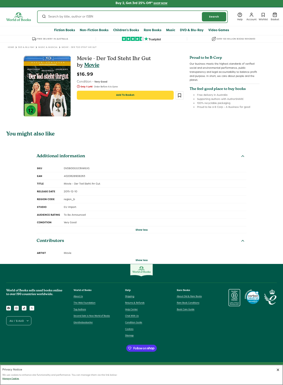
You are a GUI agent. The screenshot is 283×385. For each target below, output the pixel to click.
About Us (78, 296)
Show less (142, 229)
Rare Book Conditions (188, 302)
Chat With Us (132, 316)
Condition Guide (133, 322)
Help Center (131, 309)
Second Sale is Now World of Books (92, 316)
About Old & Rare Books (189, 296)
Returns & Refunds (135, 302)
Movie (91, 66)
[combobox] (132, 17)
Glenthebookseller (83, 322)
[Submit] (43, 16)
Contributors (50, 241)
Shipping (129, 296)
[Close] (278, 370)
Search (214, 16)
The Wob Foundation (85, 302)
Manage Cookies (10, 378)
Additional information (61, 156)
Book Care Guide (186, 309)
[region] (141, 375)
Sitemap (129, 335)
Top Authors (80, 309)
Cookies (129, 329)
